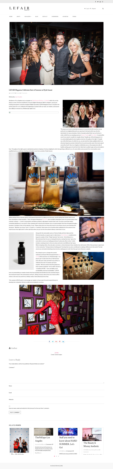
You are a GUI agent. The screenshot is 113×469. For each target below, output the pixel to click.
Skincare (73, 449)
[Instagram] (102, 1)
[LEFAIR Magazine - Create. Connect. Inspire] (19, 8)
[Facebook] (95, 1)
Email (10, 392)
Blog (36, 16)
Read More (13, 453)
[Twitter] (98, 1)
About (18, 16)
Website (11, 399)
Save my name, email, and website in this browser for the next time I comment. (29, 408)
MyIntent (44, 219)
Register (94, 8)
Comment (12, 367)
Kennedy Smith (14, 444)
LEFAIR (13, 93)
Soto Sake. (94, 135)
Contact (44, 16)
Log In (87, 8)
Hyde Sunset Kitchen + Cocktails (40, 100)
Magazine (27, 16)
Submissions (55, 16)
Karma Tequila (85, 135)
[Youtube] (100, 1)
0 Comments (24, 93)
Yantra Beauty (65, 235)
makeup (68, 449)
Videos (74, 16)
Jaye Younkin (18, 97)
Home (10, 16)
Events (18, 93)
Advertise (65, 16)
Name (10, 386)
